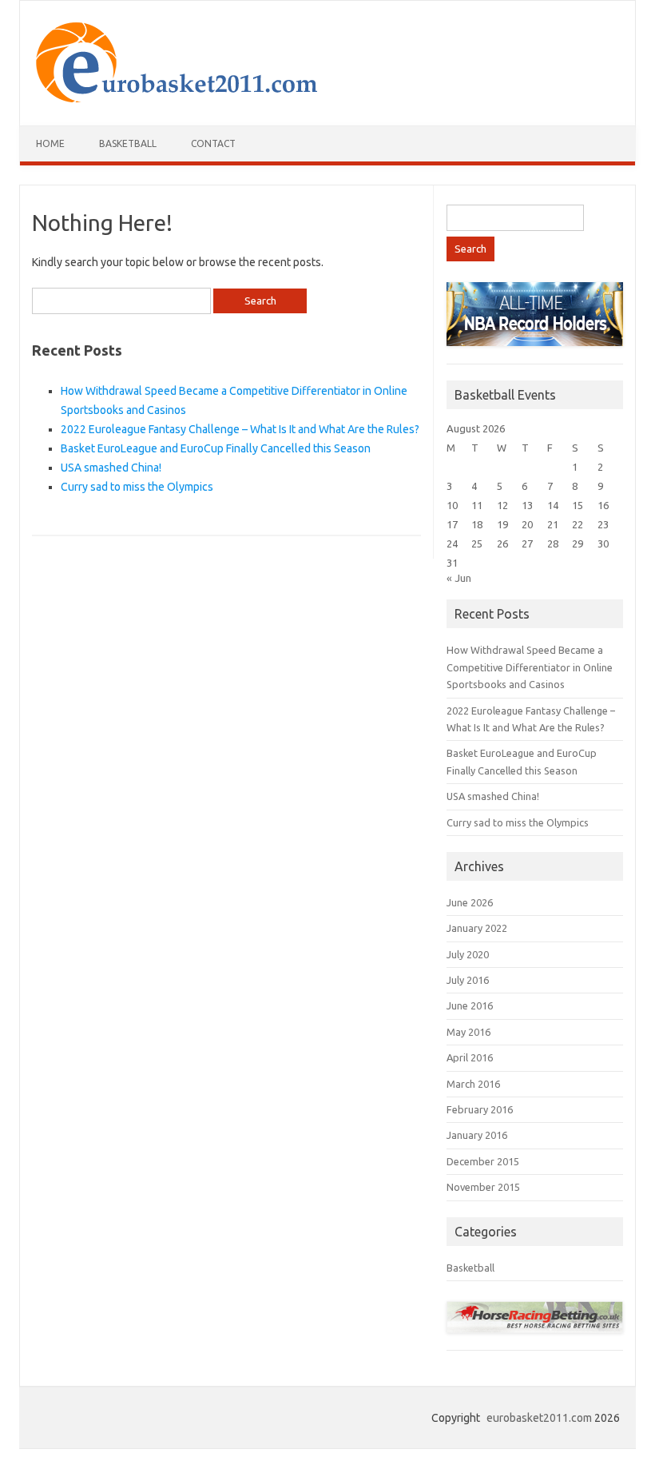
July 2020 (468, 954)
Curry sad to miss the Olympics (137, 486)
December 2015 (483, 1161)
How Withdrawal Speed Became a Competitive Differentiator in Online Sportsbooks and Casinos (530, 667)
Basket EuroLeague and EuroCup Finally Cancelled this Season (216, 448)
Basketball (128, 143)
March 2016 (473, 1083)
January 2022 (477, 928)
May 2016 (468, 1031)
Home (50, 143)
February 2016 (480, 1109)
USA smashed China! (111, 467)
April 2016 (470, 1057)
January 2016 (477, 1135)
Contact (213, 143)
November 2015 (483, 1186)
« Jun (459, 577)
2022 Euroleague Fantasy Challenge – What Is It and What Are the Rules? (240, 429)
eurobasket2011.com (539, 1417)
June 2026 (470, 902)
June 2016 (470, 1005)
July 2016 (468, 979)
